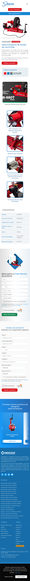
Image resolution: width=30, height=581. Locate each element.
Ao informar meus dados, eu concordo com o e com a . (15, 305)
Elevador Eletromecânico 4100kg (8, 491)
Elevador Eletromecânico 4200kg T (9, 485)
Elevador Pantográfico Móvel (7, 507)
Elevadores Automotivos (6, 525)
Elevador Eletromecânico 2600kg (8, 489)
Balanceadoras (4, 531)
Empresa (4, 359)
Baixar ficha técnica (9, 314)
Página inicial (19, 525)
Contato (18, 543)
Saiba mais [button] (17, 572)
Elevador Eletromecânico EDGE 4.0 (9, 487)
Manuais (18, 535)
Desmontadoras (4, 533)
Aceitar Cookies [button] (21, 576)
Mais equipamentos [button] (14, 13)
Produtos (18, 529)
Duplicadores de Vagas (6, 535)
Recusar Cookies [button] (9, 576)
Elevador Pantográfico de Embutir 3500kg (10, 505)
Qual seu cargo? (6, 365)
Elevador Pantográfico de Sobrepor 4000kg (11, 501)
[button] (2, 428)
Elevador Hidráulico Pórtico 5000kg (9, 499)
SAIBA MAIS (12, 441)
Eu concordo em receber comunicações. (14, 301)
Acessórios (3, 537)
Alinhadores (3, 529)
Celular (4, 347)
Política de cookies (16, 305)
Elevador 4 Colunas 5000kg (7, 509)
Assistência (18, 533)
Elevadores (18, 527)
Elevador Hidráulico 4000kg (7, 495)
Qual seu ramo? (6, 371)
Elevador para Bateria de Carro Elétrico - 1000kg (12, 515)
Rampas (3, 527)
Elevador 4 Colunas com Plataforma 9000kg (11, 511)
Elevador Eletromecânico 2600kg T (9, 483)
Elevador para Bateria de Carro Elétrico (10, 517)
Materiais (18, 537)
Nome (3, 335)
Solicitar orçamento (9, 63)
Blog (17, 539)
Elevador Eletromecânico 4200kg (8, 493)
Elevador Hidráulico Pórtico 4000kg (9, 497)
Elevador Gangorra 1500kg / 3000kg (9, 513)
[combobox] (4, 287)
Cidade (4, 353)
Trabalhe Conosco (20, 541)
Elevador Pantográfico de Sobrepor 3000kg (11, 503)
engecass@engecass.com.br (12, 555)
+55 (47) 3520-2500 (11, 557)
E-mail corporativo (7, 341)
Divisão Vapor (19, 546)
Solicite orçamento (14, 9)
